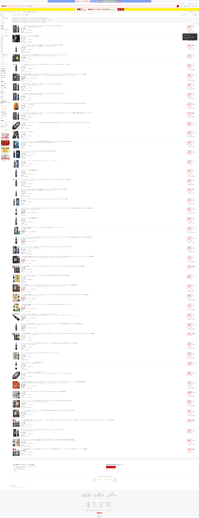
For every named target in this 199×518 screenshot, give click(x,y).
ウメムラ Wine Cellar (25, 176)
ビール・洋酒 (14, 486)
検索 (5, 33)
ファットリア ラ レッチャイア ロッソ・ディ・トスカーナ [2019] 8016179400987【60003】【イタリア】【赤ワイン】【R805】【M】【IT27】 (48, 410)
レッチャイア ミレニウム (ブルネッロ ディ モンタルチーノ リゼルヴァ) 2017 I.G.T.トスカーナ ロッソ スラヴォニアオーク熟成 (44, 198)
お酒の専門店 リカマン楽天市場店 (27, 90)
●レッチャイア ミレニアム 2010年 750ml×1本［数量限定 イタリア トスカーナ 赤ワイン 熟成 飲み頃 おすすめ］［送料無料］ (44, 189)
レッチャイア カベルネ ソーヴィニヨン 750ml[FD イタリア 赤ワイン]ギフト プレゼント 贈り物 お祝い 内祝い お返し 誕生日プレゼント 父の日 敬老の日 (49, 343)
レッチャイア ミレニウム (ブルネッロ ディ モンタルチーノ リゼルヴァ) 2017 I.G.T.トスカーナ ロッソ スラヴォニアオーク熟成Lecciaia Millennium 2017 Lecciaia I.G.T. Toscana (53, 103)
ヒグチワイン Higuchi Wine (26, 128)
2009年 (2, 51)
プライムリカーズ (24, 138)
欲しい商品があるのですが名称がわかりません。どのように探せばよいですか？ (25, 466)
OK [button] (195, 36)
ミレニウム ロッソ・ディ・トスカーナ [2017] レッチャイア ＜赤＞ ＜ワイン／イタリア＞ (39, 160)
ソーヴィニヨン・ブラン (4, 65)
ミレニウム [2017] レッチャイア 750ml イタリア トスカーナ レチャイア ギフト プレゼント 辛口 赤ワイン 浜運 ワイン (43, 93)
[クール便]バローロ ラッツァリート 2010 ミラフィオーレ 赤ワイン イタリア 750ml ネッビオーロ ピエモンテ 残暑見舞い (43, 391)
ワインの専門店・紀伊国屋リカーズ (27, 407)
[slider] (0, 29)
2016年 (2, 43)
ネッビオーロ (3, 60)
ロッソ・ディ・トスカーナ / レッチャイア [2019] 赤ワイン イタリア (33, 372)
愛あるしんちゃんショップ (26, 204)
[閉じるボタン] (197, 18)
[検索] (178, 6)
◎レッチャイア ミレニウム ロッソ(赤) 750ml (30, 35)
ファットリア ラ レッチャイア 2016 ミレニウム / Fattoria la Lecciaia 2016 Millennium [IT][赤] (38, 151)
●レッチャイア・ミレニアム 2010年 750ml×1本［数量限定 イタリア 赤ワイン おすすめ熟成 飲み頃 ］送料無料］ (42, 45)
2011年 (2, 48)
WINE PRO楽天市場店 (25, 119)
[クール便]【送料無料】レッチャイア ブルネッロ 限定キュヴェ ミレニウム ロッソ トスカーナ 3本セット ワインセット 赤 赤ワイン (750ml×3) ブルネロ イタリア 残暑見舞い (53, 266)
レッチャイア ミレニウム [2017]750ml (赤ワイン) (30, 217)
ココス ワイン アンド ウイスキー (26, 234)
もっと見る (14, 470)
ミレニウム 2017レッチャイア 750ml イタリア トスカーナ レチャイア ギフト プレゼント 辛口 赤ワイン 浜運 (41, 25)
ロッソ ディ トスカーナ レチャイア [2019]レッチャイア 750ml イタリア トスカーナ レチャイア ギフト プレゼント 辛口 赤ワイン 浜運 (46, 246)
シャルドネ (2, 62)
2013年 (2, 46)
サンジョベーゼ (3, 56)
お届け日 (2, 96)
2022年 (2, 37)
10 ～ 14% (2, 89)
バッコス (23, 148)
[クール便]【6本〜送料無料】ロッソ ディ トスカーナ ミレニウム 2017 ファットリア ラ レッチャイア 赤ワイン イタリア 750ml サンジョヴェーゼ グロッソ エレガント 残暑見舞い (54, 74)
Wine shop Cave (24, 282)
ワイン (18, 486)
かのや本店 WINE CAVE (25, 359)
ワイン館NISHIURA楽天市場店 (26, 186)
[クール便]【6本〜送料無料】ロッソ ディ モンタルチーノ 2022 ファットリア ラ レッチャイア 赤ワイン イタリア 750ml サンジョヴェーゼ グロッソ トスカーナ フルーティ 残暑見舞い (55, 294)
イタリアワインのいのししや (26, 61)
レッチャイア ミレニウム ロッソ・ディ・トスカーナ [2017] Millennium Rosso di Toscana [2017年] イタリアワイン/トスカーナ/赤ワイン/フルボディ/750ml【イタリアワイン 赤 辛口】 (55, 122)
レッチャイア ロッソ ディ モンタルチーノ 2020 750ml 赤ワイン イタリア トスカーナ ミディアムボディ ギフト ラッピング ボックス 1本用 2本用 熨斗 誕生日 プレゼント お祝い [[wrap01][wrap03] (57, 208)
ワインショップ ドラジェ (25, 166)
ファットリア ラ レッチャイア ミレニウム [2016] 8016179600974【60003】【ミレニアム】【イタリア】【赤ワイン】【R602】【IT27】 (46, 141)
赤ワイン (21, 486)
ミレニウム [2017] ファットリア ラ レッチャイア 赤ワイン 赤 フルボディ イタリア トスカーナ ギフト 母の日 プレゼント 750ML (45, 64)
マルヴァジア (3, 66)
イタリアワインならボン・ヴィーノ (27, 71)
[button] (175, 6)
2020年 (2, 38)
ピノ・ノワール (3, 61)
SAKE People (24, 330)
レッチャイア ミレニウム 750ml (27, 131)
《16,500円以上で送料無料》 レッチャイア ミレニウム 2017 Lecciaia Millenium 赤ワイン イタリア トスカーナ (41, 227)
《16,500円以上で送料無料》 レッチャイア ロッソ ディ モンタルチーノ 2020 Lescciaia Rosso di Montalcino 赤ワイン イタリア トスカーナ (47, 304)
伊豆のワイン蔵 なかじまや (26, 436)
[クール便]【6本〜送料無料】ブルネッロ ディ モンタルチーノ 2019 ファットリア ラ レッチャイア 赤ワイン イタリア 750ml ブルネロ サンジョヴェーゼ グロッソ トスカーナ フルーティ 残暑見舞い (57, 256)
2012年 (2, 47)
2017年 (2, 42)
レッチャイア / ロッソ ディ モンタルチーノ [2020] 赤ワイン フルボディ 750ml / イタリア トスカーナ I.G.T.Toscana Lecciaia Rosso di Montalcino (47, 439)
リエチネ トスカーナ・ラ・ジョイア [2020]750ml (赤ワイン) (32, 362)
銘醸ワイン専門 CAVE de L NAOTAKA (27, 32)
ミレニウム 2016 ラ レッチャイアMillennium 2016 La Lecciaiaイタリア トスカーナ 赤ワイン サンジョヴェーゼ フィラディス (44, 54)
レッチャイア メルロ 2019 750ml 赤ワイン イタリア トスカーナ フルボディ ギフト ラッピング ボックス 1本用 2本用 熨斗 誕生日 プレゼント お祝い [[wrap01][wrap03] (52, 323)
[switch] (9, 102)
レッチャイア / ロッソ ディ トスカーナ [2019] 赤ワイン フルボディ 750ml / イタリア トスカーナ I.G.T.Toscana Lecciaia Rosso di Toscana (46, 400)
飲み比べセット (22, 487)
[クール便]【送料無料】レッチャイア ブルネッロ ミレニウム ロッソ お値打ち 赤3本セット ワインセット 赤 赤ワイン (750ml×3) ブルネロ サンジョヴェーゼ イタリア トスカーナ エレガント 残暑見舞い (58, 333)
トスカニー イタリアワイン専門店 (27, 263)
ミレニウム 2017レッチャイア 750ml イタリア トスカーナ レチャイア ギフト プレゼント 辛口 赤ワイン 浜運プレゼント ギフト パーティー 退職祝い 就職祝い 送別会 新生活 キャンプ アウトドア (57, 112)
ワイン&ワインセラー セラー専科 (26, 100)
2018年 (2, 41)
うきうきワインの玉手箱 (25, 110)
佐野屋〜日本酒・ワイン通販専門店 (27, 42)
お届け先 (2, 93)
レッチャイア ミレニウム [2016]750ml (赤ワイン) (30, 169)
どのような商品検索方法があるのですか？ (19, 467)
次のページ (108, 458)
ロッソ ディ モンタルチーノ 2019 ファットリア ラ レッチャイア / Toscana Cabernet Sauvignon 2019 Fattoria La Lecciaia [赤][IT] (45, 275)
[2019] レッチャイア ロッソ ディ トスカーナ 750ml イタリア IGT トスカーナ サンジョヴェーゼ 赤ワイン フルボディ (42, 429)
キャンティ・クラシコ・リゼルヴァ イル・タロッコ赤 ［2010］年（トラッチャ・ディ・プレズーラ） (40, 352)
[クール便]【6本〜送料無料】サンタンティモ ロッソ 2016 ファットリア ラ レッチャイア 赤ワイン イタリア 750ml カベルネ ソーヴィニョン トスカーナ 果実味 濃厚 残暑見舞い (53, 381)
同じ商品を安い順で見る (191, 40)
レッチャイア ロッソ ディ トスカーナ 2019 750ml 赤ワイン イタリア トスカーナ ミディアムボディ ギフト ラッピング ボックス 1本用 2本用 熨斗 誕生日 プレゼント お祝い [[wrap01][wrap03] (56, 237)
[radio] (1, 15)
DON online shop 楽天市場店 (26, 196)
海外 (3, 91)
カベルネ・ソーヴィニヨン (4, 57)
